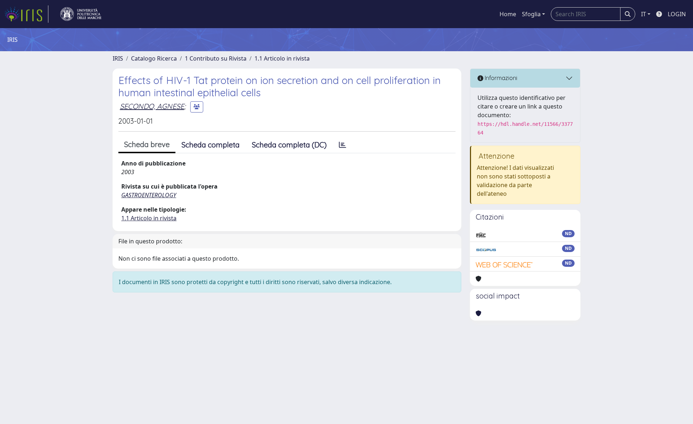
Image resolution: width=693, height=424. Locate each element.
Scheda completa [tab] (211, 144)
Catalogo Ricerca (154, 58)
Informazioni (500, 77)
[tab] (342, 145)
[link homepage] (26, 14)
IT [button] (643, 14)
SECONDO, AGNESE (152, 106)
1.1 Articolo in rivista (282, 58)
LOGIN (677, 14)
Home (508, 14)
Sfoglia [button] (531, 14)
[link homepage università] (81, 14)
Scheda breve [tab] (147, 144)
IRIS (118, 58)
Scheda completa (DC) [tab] (289, 144)
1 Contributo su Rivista (216, 58)
